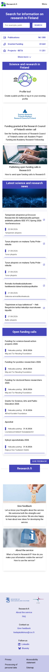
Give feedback (24, 628)
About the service (24, 612)
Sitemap (30, 667)
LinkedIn (25, 644)
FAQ (24, 616)
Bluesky (25, 648)
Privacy (8, 659)
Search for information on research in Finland (24, 16)
